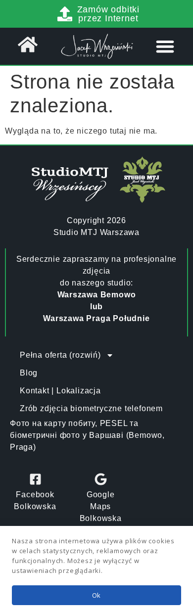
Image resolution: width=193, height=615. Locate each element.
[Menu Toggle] (165, 46)
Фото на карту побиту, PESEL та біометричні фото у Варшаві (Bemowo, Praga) (87, 435)
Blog (29, 373)
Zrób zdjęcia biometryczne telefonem (91, 408)
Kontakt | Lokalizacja (60, 390)
